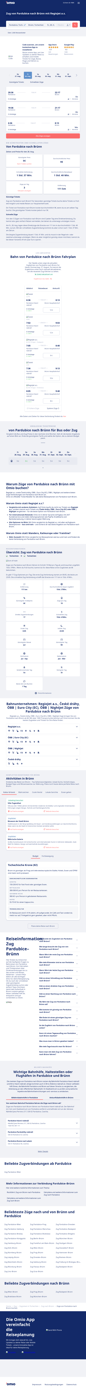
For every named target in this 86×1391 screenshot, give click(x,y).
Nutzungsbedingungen (54, 1384)
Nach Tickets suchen (24, 164)
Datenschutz (71, 1384)
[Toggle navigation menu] (78, 3)
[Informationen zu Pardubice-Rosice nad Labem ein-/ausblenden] (77, 1142)
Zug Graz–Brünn (36, 1271)
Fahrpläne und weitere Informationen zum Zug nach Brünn (24, 1199)
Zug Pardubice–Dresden (65, 1224)
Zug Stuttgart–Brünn (64, 1243)
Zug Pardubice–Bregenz (65, 1234)
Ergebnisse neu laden (41, 279)
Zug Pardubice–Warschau (40, 1229)
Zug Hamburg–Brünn (12, 1243)
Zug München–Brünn (64, 1238)
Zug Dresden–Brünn (38, 1257)
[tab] (16, 82)
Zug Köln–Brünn (10, 1248)
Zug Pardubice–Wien (12, 1172)
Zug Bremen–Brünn (63, 1257)
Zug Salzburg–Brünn (38, 1262)
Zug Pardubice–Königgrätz (15, 1238)
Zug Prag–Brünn (36, 1252)
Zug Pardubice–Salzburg (14, 1229)
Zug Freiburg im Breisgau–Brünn (69, 1262)
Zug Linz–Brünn (10, 1271)
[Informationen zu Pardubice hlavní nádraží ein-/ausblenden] (77, 1123)
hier (64, 416)
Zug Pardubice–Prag (38, 1224)
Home (8, 1306)
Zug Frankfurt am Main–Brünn (42, 1243)
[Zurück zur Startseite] (10, 3)
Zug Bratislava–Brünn (12, 1296)
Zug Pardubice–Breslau (13, 1234)
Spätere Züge (52, 408)
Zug (15, 1306)
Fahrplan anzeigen (24, 191)
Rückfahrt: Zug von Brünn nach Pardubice (23, 1192)
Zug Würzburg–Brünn (13, 1267)
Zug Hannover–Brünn (64, 1252)
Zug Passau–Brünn (37, 1267)
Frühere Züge (33, 408)
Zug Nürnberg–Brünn (13, 1252)
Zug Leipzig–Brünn (11, 1257)
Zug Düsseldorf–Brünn (65, 1248)
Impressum (36, 1384)
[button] (51, 25)
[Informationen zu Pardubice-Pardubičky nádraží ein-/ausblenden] (77, 1133)
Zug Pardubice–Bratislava (40, 1234)
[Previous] (11, 453)
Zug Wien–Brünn (36, 1248)
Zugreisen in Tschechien (28, 1306)
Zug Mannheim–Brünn (13, 1262)
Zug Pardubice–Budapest (66, 1229)
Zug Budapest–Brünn (64, 1267)
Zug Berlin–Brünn (37, 1238)
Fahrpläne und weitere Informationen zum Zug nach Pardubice (61, 1193)
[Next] (76, 75)
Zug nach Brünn (47, 1306)
